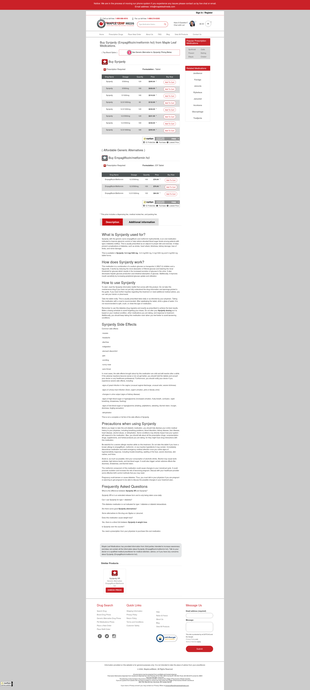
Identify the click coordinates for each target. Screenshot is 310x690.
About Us (159, 619)
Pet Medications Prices (105, 622)
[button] (7, 684)
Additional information (142, 222)
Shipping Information (134, 611)
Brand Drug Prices (104, 614)
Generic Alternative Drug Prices (109, 618)
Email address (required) (196, 611)
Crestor (203, 56)
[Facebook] (100, 636)
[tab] (111, 222)
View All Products (162, 626)
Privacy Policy (132, 614)
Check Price (115, 590)
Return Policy (132, 618)
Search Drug (102, 611)
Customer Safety (133, 625)
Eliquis (190, 56)
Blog (158, 623)
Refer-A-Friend (162, 615)
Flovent (191, 53)
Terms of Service (191, 642)
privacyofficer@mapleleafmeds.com (177, 685)
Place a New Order (104, 625)
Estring (203, 53)
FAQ (158, 612)
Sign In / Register (204, 12)
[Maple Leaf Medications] (192, 23)
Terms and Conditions (135, 622)
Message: (190, 620)
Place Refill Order (103, 629)
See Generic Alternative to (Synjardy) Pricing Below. (152, 52)
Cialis (203, 49)
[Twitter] (107, 635)
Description (112, 222)
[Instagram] (114, 635)
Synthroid (192, 49)
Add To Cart (169, 82)
